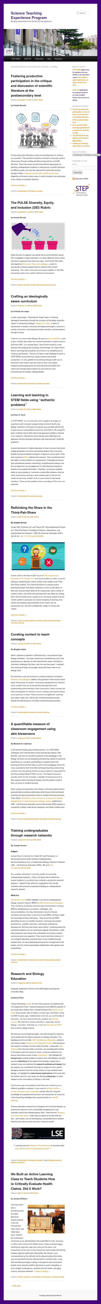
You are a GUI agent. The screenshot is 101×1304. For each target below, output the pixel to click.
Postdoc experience (24, 1277)
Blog (49, 59)
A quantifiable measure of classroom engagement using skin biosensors (33, 729)
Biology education (55, 1160)
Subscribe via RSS (81, 179)
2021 (26, 457)
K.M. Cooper (27, 578)
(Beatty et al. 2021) (43, 323)
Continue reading (19, 185)
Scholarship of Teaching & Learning (29, 191)
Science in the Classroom (40, 1145)
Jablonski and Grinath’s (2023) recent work (41, 173)
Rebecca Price (37, 983)
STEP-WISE (15, 59)
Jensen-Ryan (18, 899)
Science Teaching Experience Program (29, 15)
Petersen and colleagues (21, 679)
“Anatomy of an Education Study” (39, 1043)
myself (28, 1003)
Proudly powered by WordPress (50, 1295)
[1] (47, 1055)
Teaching (46, 383)
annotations (42, 1055)
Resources (58, 59)
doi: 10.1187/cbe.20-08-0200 (32, 536)
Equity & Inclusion (23, 285)
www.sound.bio (53, 338)
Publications (39, 59)
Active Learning (23, 620)
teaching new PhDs (54, 1024)
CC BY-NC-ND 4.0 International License (33, 1148)
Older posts (16, 1286)
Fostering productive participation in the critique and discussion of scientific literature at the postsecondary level (31, 86)
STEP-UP (27, 59)
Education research (18, 1162)
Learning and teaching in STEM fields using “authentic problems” (33, 400)
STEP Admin (38, 100)
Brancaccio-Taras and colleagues (35, 264)
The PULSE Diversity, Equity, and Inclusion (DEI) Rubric (81, 138)
